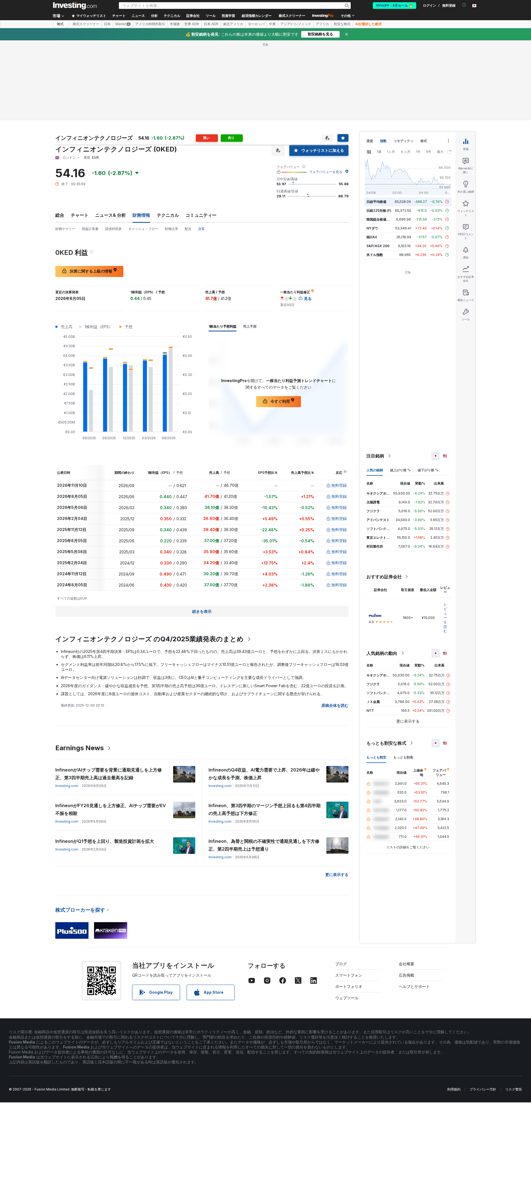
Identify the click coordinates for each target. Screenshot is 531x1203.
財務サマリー (65, 229)
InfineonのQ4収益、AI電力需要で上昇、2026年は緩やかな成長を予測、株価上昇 (264, 773)
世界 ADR (191, 24)
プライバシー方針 (483, 1089)
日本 (107, 24)
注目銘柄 (375, 456)
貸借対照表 (113, 229)
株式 (60, 24)
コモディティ (403, 141)
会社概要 (406, 963)
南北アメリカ (233, 24)
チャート (79, 215)
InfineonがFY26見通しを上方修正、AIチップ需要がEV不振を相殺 (110, 809)
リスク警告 (513, 1089)
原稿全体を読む (334, 705)
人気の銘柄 (374, 470)
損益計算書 (90, 229)
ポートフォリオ (348, 986)
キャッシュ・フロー (143, 229)
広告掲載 (406, 975)
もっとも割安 (376, 757)
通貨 (369, 141)
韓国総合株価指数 (379, 219)
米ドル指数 (374, 255)
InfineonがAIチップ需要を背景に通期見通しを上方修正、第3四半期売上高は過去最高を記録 (108, 773)
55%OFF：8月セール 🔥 (394, 5)
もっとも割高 (403, 757)
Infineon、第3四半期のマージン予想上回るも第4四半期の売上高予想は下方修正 (265, 809)
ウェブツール (346, 997)
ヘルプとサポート (414, 986)
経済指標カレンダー (257, 16)
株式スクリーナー (292, 16)
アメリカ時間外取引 (150, 24)
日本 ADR (211, 24)
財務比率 (171, 229)
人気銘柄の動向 (381, 653)
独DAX (371, 237)
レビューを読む (445, 617)
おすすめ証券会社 (384, 576)
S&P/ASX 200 (377, 246)
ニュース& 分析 (110, 215)
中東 (272, 24)
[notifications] (464, 5)
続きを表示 (202, 611)
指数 (383, 141)
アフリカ (322, 24)
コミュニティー (201, 215)
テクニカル (168, 215)
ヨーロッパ (256, 24)
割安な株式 (342, 24)
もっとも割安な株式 (386, 743)
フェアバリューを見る (325, 172)
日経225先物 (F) (378, 210)
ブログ (341, 963)
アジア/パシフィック (295, 24)
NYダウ (372, 228)
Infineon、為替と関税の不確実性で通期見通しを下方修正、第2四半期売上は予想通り (264, 845)
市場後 (175, 24)
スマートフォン (348, 975)
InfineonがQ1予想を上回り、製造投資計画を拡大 (104, 841)
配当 (188, 229)
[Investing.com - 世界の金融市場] (75, 5)
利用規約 (453, 1089)
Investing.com (66, 786)
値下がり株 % (428, 470)
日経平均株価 (376, 202)
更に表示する (336, 874)
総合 (59, 215)
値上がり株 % (400, 470)
